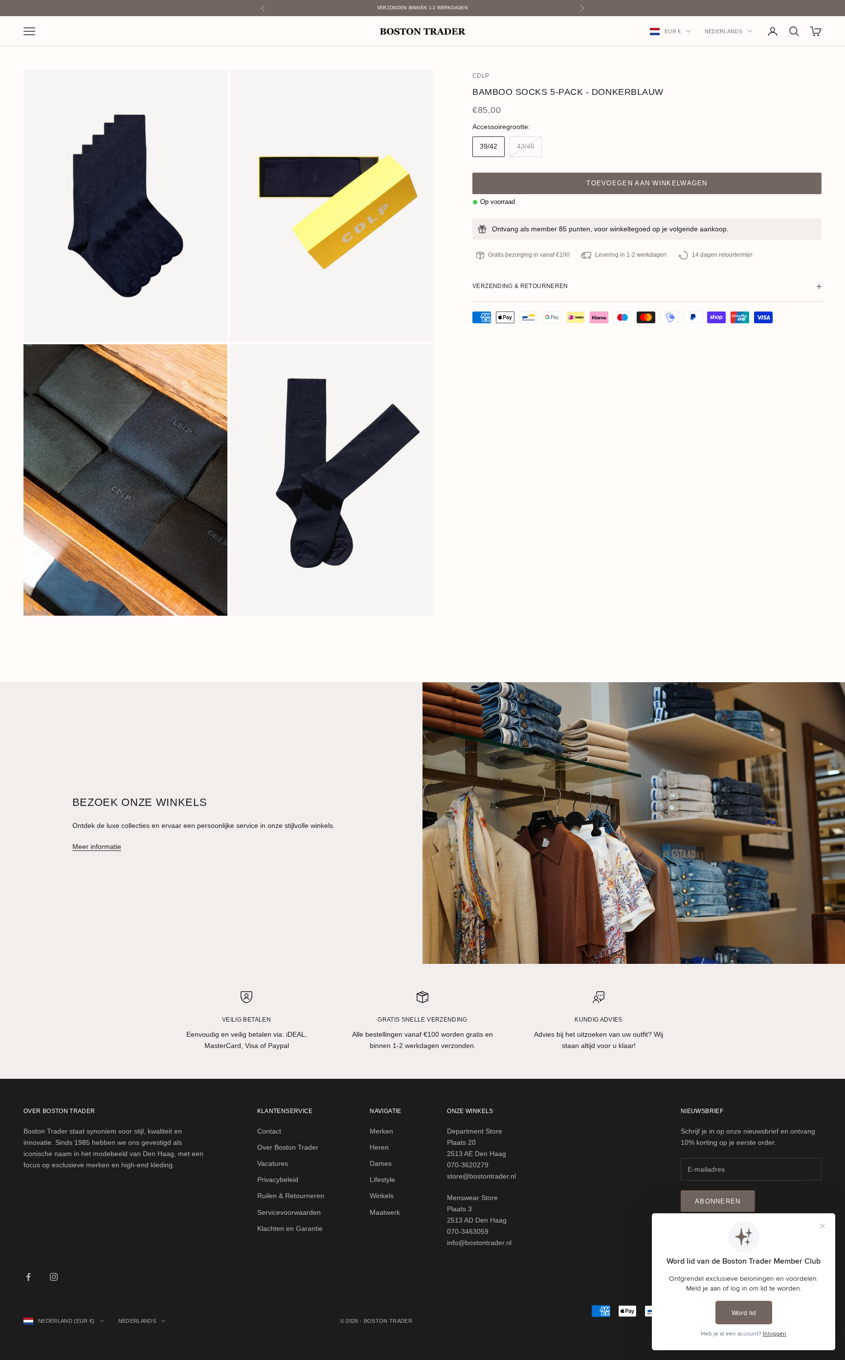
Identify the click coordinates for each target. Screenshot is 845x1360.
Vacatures (272, 1163)
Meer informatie (96, 846)
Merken (381, 1131)
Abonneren (718, 1201)
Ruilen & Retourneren (290, 1196)
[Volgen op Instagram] (54, 1277)
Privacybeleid (277, 1179)
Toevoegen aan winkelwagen (647, 183)
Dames (381, 1163)
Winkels (382, 1196)
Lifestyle (382, 1179)
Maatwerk (385, 1212)
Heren (379, 1147)
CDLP (480, 75)
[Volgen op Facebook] (28, 1277)
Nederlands (723, 31)
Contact (269, 1131)
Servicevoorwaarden (289, 1212)
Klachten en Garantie (290, 1228)
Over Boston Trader (287, 1147)
